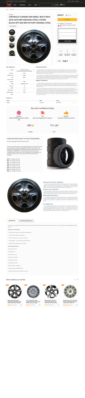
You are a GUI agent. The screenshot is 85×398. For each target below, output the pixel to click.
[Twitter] (65, 61)
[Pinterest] (67, 61)
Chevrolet (11, 14)
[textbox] (67, 30)
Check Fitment (67, 41)
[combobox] (67, 30)
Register (77, 1)
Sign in (73, 1)
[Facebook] (63, 61)
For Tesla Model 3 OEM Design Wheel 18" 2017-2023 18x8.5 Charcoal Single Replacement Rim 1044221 (33, 302)
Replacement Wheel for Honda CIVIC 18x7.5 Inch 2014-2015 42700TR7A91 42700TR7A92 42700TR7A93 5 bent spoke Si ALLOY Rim (51, 303)
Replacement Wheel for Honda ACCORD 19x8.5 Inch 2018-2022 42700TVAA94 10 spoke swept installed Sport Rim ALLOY (14, 303)
